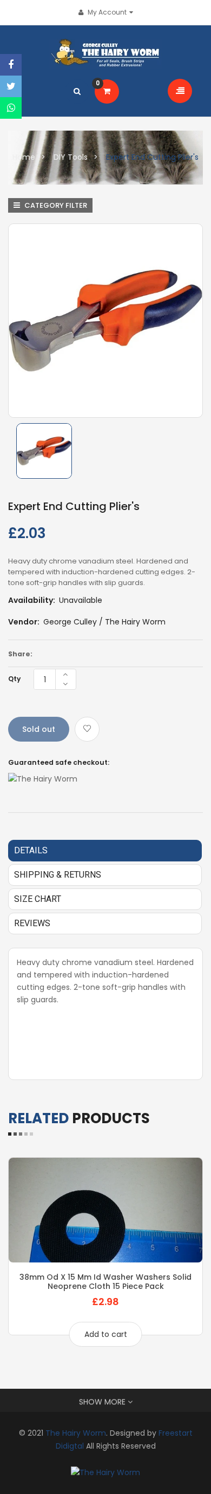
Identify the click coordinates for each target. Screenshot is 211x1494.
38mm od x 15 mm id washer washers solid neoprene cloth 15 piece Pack (105, 1281)
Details (31, 850)
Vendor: (23, 621)
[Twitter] (11, 86)
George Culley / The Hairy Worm (104, 621)
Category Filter (55, 205)
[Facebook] (11, 65)
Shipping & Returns (57, 875)
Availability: (31, 600)
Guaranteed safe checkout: (58, 762)
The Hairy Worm (75, 1433)
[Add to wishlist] (87, 729)
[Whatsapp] (11, 108)
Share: (20, 653)
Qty (14, 678)
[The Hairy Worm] (105, 1472)
